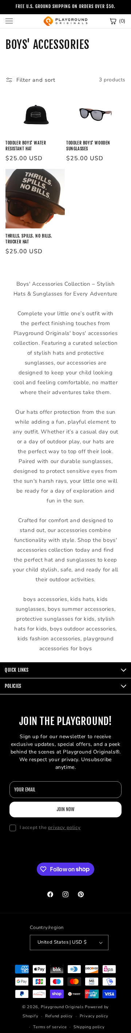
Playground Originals (62, 1007)
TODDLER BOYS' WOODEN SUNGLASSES (88, 145)
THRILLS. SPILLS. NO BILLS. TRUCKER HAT (28, 238)
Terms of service (50, 1027)
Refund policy (59, 1016)
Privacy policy (94, 1016)
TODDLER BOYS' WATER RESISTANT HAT (25, 145)
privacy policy (64, 827)
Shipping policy (89, 1027)
